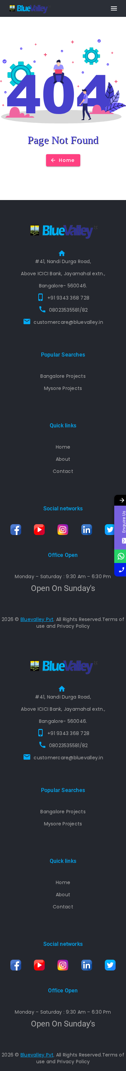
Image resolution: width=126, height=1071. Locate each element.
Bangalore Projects (63, 376)
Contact (63, 471)
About (63, 459)
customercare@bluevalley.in (68, 322)
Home (63, 447)
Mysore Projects (63, 388)
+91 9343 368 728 (68, 297)
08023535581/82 (68, 310)
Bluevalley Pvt (37, 619)
